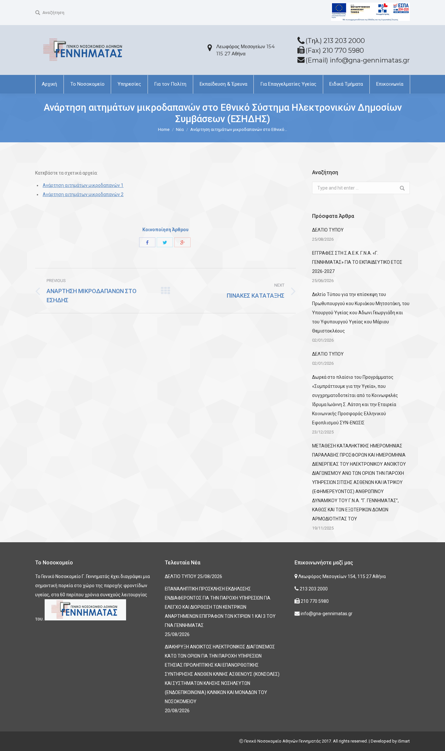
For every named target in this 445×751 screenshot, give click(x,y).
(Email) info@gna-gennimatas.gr (358, 60)
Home (163, 129)
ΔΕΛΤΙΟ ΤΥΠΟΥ (328, 230)
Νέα (180, 129)
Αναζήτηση (53, 12)
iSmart (404, 741)
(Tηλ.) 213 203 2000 (335, 41)
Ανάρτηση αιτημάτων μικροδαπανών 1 (83, 185)
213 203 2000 (313, 588)
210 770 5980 (314, 601)
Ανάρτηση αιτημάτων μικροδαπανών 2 (83, 194)
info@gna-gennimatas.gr (326, 613)
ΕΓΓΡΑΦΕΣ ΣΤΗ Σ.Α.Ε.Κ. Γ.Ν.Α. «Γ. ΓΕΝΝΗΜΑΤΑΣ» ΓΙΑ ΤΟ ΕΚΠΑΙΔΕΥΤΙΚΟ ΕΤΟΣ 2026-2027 (357, 262)
